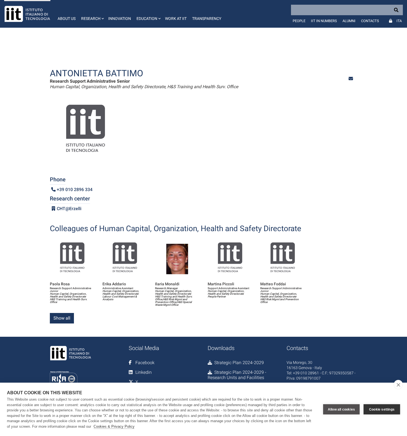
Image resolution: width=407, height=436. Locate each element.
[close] (398, 384)
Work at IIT (176, 18)
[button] (91, 14)
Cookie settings (382, 409)
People (299, 21)
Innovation (119, 18)
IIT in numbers (324, 21)
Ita (399, 21)
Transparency (206, 18)
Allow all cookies (341, 409)
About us (67, 18)
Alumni (349, 21)
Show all (61, 318)
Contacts (370, 21)
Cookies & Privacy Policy (114, 426)
